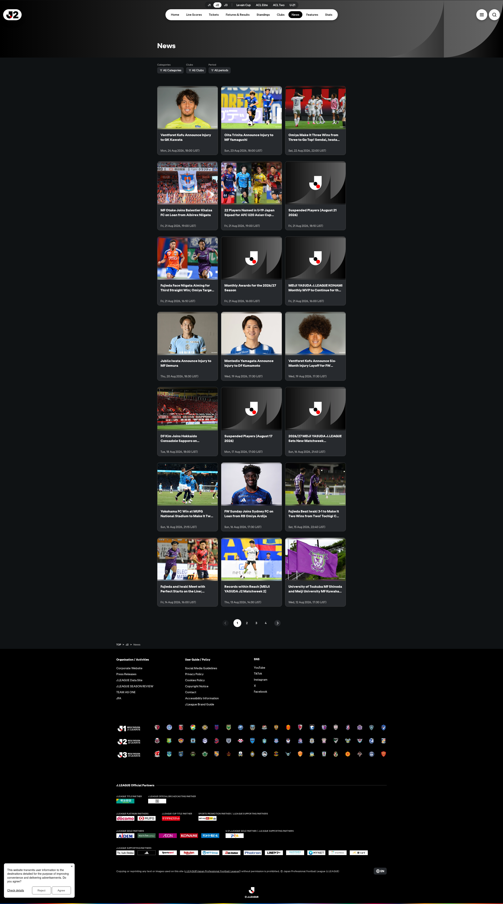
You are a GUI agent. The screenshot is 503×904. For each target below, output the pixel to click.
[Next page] (277, 623)
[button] (481, 14)
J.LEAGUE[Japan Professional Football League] (212, 871)
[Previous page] (225, 623)
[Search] (494, 14)
